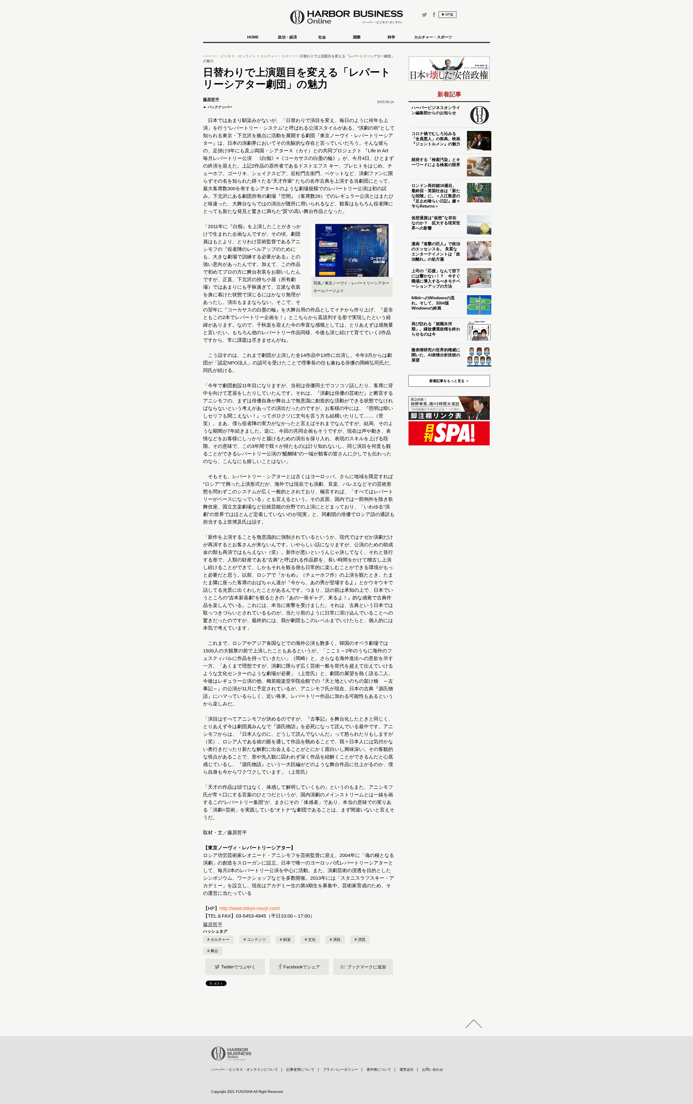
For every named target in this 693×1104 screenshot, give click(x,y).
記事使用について (300, 1069)
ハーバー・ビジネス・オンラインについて (244, 1069)
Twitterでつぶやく (238, 967)
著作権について (379, 1069)
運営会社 (407, 1069)
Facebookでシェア (301, 967)
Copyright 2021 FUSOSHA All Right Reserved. (247, 1092)
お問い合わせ (432, 1069)
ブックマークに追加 (363, 967)
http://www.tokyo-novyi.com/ (250, 908)
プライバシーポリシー (340, 1069)
